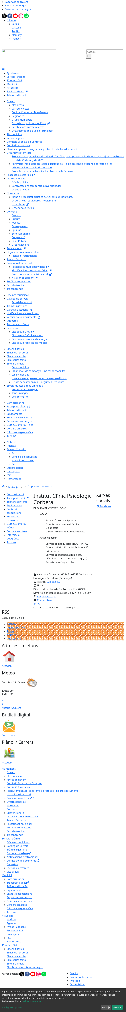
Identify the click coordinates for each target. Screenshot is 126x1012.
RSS (9, 938)
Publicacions (14, 638)
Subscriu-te (8, 735)
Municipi (13, 487)
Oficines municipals (18, 842)
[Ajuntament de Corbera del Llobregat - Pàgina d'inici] (29, 57)
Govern (11, 772)
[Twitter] (4, 15)
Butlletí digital (15, 930)
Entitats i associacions (19, 893)
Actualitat (7, 915)
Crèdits (74, 973)
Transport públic (17, 498)
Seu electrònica (16, 831)
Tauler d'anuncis (16, 820)
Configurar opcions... (13, 1007)
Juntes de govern (16, 779)
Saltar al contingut (15, 5)
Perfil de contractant (19, 827)
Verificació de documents (21, 860)
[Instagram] (21, 15)
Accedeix (7, 666)
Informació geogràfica (20, 908)
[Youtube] (15, 15)
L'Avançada (13, 934)
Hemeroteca (14, 941)
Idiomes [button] (11, 20)
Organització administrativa (23, 816)
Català (15, 24)
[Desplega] (21, 487)
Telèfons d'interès (17, 501)
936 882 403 (54, 581)
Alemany (17, 35)
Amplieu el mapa (46, 596)
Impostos (12, 864)
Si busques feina (16, 960)
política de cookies (31, 1001)
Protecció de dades (81, 977)
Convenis (12, 809)
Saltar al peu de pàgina (18, 9)
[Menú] (3, 69)
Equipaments (14, 505)
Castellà (16, 27)
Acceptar (117, 1007)
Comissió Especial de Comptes (24, 783)
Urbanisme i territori (19, 794)
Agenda (11, 624)
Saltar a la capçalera (16, 2)
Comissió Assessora (18, 787)
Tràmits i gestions (17, 849)
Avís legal (75, 980)
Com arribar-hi (15, 494)
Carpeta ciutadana (17, 853)
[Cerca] (88, 56)
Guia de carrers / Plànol (20, 901)
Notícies (11, 635)
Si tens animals (15, 963)
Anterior (7, 708)
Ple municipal (14, 776)
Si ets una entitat (16, 956)
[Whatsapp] (26, 15)
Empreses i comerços (40, 486)
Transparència (15, 835)
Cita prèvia (13, 871)
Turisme (11, 542)
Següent (16, 708)
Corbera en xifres (17, 531)
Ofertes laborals (16, 801)
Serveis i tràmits (11, 838)
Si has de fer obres (17, 952)
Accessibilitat (77, 984)
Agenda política (16, 627)
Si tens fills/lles (15, 949)
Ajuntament (9, 768)
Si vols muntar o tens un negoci (25, 967)
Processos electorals (19, 798)
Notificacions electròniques (23, 857)
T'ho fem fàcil (10, 945)
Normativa (13, 805)
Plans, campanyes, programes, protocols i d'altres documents (43, 790)
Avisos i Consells (16, 926)
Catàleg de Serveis (17, 846)
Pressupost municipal (19, 824)
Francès (16, 38)
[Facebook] (10, 15)
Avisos (10, 631)
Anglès (16, 31)
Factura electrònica (18, 868)
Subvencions (14, 813)
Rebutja (106, 1007)
